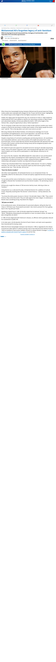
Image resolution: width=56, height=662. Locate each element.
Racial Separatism (22, 40)
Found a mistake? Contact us (27, 234)
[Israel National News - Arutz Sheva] (28, 1)
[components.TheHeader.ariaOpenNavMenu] (9, 1)
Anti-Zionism (5, 40)
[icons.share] (53, 1)
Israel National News (5, 28)
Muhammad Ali (13, 40)
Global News (13, 28)
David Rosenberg (8, 36)
